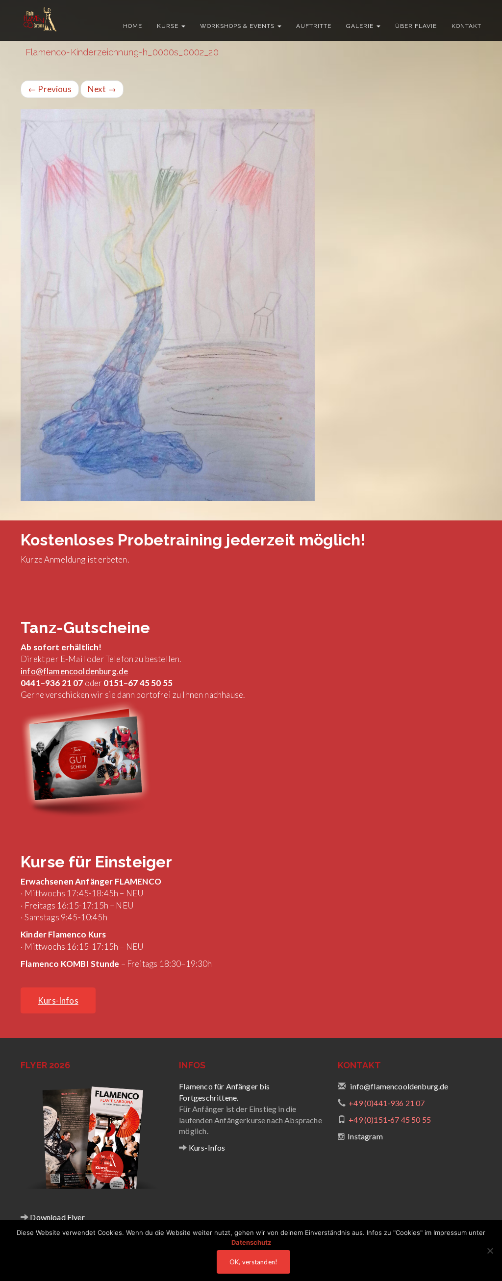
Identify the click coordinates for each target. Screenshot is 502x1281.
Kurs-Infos (206, 1147)
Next (102, 89)
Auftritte (313, 26)
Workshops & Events (238, 26)
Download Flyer (56, 1217)
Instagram (365, 1136)
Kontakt (466, 26)
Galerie (361, 26)
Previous (50, 89)
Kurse (168, 26)
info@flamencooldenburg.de (74, 671)
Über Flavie (416, 26)
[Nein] (490, 1251)
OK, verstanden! (253, 1262)
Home (132, 26)
